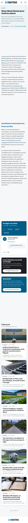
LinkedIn (17, 229)
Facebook (10, 229)
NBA (8, 254)
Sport (3, 8)
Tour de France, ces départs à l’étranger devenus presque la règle (13, 439)
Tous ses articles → (11, 241)
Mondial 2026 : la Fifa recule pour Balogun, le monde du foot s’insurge (13, 381)
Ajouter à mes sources (12, 273)
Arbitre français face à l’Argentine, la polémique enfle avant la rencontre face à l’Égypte (13, 351)
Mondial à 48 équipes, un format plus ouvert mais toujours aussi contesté (12, 497)
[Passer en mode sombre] (25, 2)
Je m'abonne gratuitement (12, 291)
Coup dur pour (5, 56)
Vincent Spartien (5, 26)
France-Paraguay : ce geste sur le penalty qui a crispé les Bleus (13, 410)
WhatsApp (6, 232)
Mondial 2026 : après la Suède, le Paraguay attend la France (13, 468)
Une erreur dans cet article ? (15, 248)
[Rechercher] (21, 2)
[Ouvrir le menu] (2, 2)
